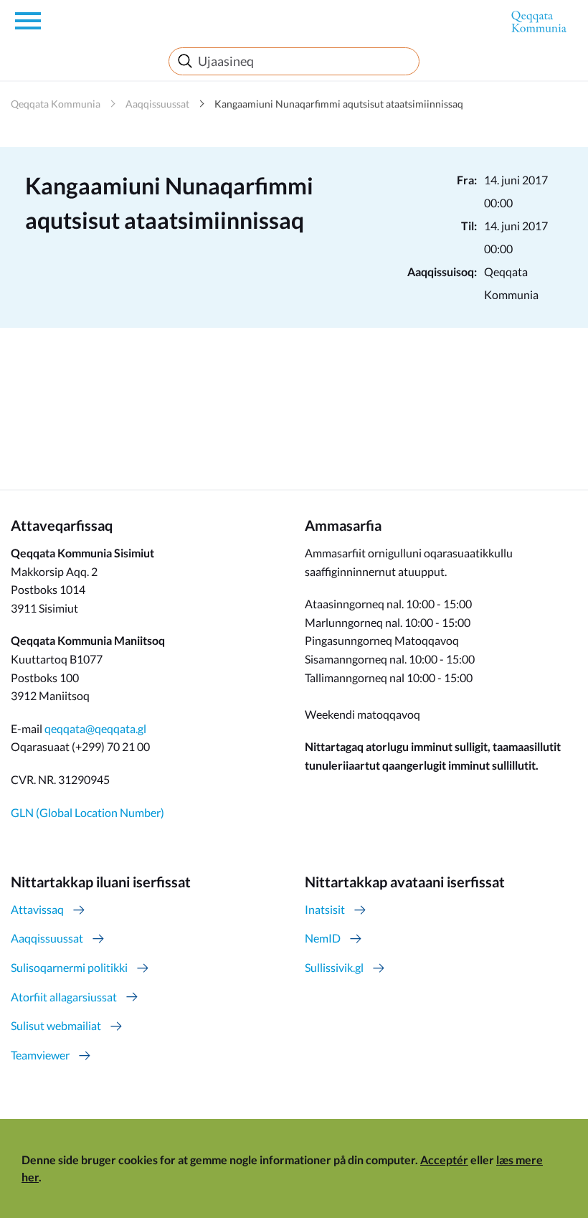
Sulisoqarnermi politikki (69, 967)
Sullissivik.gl (334, 967)
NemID (323, 938)
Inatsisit (325, 909)
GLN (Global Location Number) (87, 812)
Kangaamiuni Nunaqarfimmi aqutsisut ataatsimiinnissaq (338, 104)
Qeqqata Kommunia (55, 104)
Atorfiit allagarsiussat (64, 997)
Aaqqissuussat (157, 104)
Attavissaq (37, 909)
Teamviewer (40, 1055)
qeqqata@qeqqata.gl (95, 728)
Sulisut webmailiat (56, 1025)
